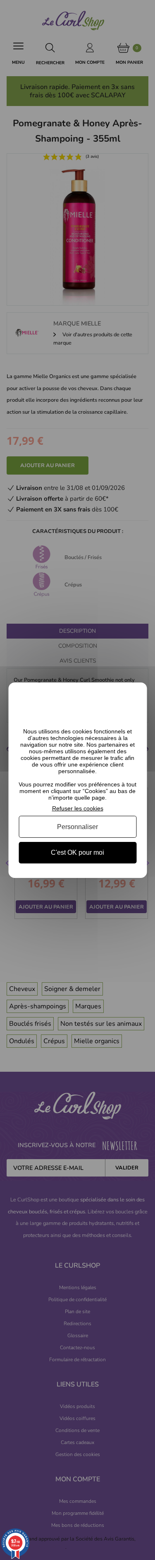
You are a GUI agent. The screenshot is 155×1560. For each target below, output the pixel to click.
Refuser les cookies (77, 808)
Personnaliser (77, 826)
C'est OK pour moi (77, 852)
